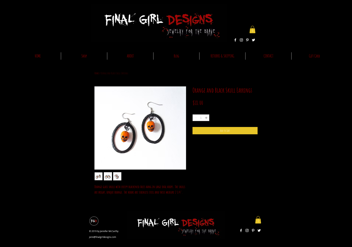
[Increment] (206, 118)
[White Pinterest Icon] (247, 40)
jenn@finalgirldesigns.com (102, 236)
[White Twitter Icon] (253, 40)
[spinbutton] (201, 118)
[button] (252, 29)
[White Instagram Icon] (241, 40)
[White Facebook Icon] (235, 40)
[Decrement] (195, 118)
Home (96, 73)
